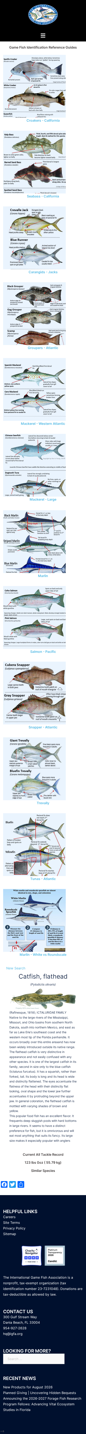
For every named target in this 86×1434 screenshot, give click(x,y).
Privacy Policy (14, 1228)
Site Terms (11, 1222)
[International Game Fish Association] (43, 16)
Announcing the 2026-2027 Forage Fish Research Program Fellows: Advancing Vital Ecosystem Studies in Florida (42, 1404)
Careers (9, 1217)
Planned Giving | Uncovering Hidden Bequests (39, 1393)
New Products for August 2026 (28, 1387)
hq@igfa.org (13, 1334)
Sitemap (9, 1234)
